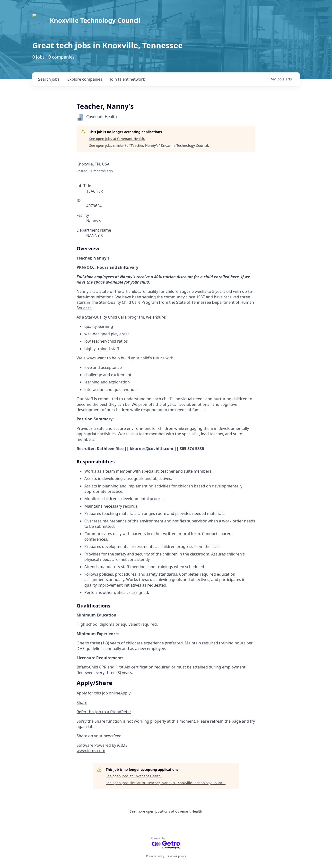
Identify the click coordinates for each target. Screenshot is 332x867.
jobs (49, 79)
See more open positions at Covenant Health (166, 811)
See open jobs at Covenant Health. (117, 138)
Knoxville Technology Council (95, 20)
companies (84, 79)
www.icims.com (91, 750)
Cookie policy (177, 856)
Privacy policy (155, 856)
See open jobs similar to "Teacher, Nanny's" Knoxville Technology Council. (149, 145)
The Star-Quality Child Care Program (124, 302)
